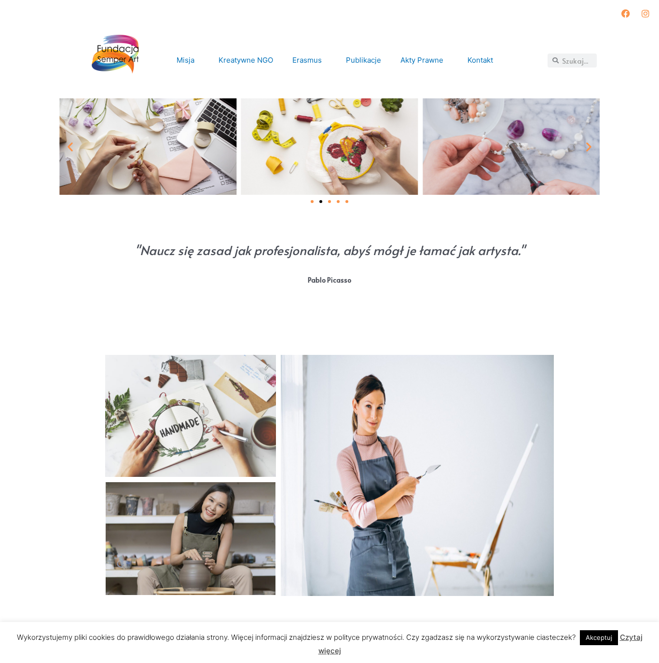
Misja (186, 60)
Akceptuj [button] (599, 637)
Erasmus (307, 60)
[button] (312, 201)
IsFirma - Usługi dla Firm (97, 341)
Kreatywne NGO (246, 60)
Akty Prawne (422, 60)
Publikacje (364, 60)
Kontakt (481, 60)
